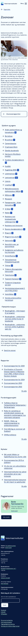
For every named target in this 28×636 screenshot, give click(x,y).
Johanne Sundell (5, 578)
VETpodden (4, 614)
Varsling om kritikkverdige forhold (10, 626)
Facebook (3, 610)
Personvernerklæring (6, 620)
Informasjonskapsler (6, 622)
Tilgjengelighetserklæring (8, 624)
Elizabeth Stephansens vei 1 (8, 568)
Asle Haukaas (4, 583)
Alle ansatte (6, 517)
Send (4, 605)
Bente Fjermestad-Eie (17, 502)
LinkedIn (3, 612)
